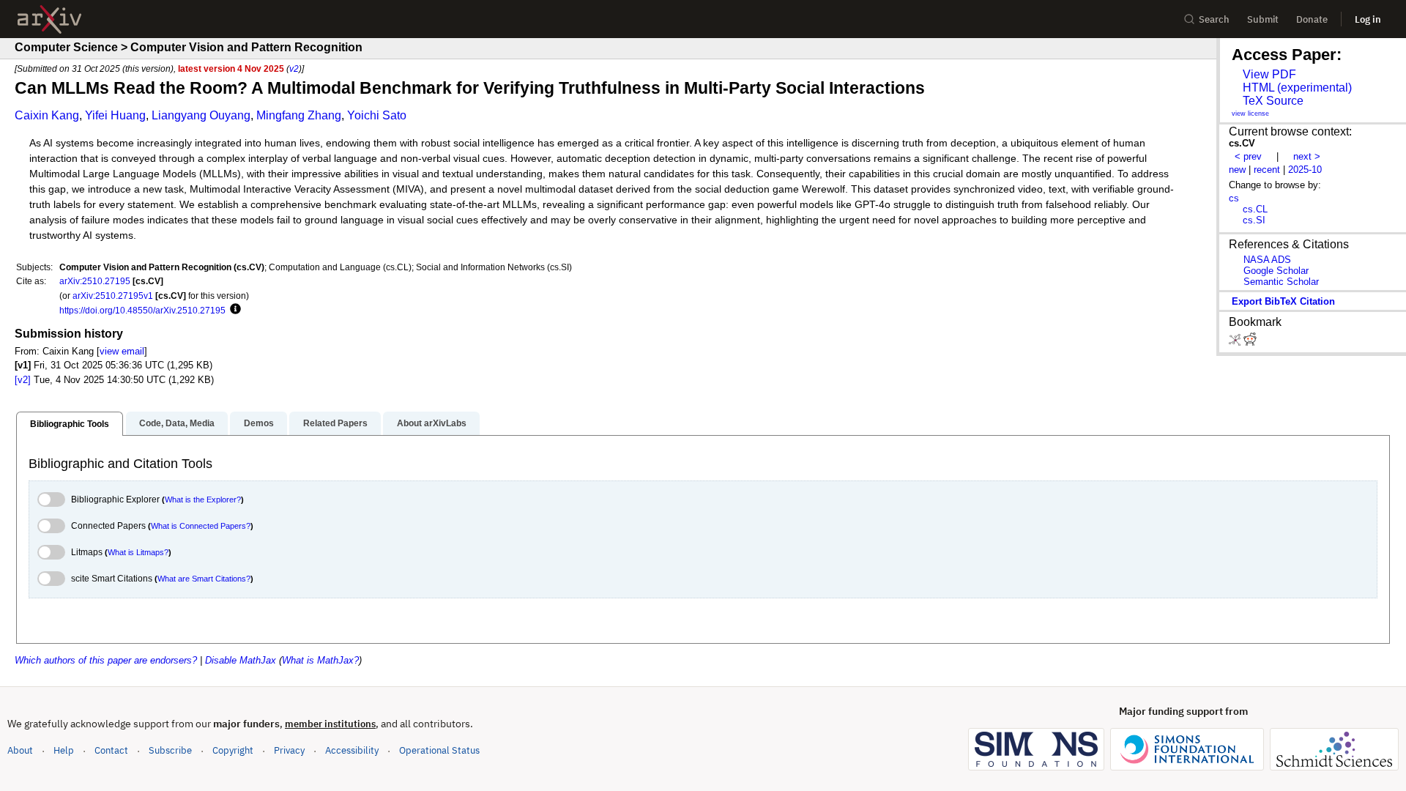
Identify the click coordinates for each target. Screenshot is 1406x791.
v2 (294, 68)
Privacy (289, 750)
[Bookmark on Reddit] (1250, 342)
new (1237, 169)
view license (1250, 113)
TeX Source (1273, 100)
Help (63, 750)
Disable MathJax (240, 660)
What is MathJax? (320, 660)
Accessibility (352, 750)
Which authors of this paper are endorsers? (106, 660)
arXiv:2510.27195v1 (112, 295)
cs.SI (1254, 220)
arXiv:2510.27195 (94, 281)
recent (1267, 169)
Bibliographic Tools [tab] (69, 424)
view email (122, 351)
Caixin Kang (47, 115)
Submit (1263, 19)
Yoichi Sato (376, 115)
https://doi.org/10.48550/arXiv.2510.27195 (142, 310)
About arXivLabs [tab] (431, 423)
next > (1306, 156)
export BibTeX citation (1283, 301)
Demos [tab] (259, 423)
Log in (1368, 19)
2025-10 (1305, 169)
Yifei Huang (115, 115)
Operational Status (439, 750)
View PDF (1269, 74)
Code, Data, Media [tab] (177, 423)
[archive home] (49, 19)
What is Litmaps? (138, 552)
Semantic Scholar (1281, 281)
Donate (1312, 19)
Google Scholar (1276, 270)
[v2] (23, 379)
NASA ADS (1267, 259)
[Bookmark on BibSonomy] (1236, 342)
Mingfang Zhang (298, 115)
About (20, 750)
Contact (111, 750)
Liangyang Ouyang (201, 115)
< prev (1248, 156)
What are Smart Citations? (203, 578)
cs (1234, 198)
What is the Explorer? (203, 499)
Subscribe (170, 750)
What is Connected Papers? (200, 525)
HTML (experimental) (1297, 87)
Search (1214, 19)
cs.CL (1255, 209)
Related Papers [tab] (335, 423)
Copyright (232, 750)
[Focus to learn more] (233, 309)
